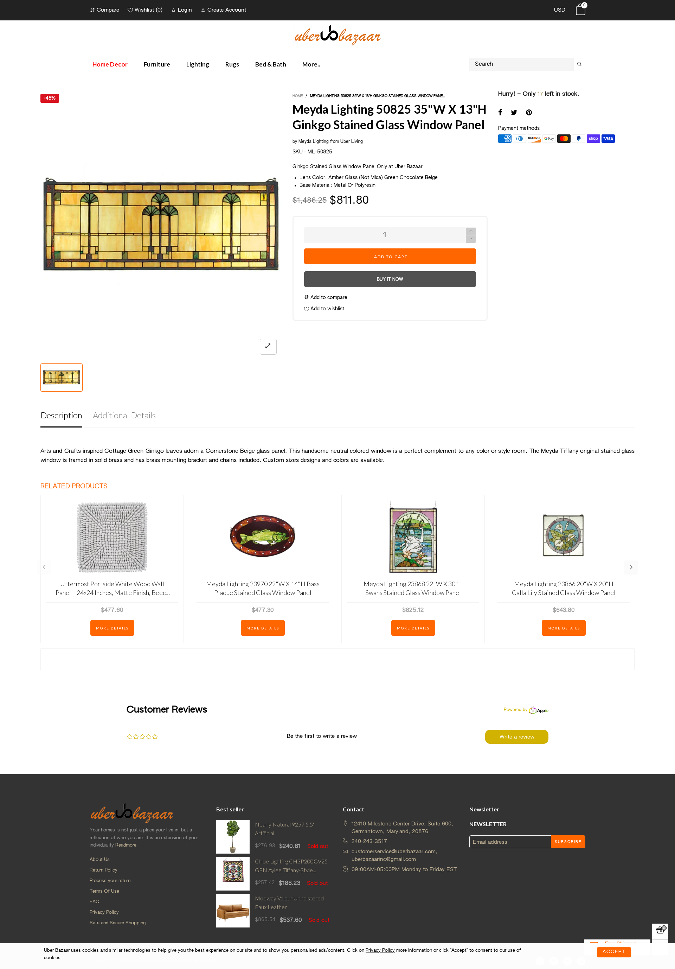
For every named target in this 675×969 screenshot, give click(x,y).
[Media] (268, 347)
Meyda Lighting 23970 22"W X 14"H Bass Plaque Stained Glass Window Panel (263, 588)
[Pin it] (529, 113)
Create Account (226, 10)
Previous (44, 567)
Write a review (517, 737)
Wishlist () (148, 10)
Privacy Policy (104, 912)
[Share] (500, 113)
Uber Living (351, 142)
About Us (100, 859)
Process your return (110, 881)
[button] (470, 239)
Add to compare (328, 297)
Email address (490, 842)
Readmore (125, 845)
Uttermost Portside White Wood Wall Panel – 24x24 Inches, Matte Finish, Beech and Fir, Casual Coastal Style (112, 588)
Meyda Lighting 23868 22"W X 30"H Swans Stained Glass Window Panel (413, 588)
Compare (108, 10)
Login (185, 10)
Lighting (197, 64)
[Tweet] (514, 113)
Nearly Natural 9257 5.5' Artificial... (284, 828)
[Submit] (579, 64)
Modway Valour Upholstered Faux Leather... (289, 902)
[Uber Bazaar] (337, 34)
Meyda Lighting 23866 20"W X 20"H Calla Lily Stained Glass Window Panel (564, 588)
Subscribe (568, 842)
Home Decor (110, 64)
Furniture (157, 64)
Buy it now (390, 280)
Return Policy (103, 870)
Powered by (515, 710)
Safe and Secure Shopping (118, 923)
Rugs (232, 64)
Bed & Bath (270, 64)
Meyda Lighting (314, 142)
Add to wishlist (326, 308)
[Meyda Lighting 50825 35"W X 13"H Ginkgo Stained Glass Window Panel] (161, 227)
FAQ (94, 902)
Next (631, 567)
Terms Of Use (104, 891)
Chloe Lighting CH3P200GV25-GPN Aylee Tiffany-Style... (292, 865)
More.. (311, 64)
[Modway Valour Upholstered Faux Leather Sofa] (233, 910)
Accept (614, 952)
